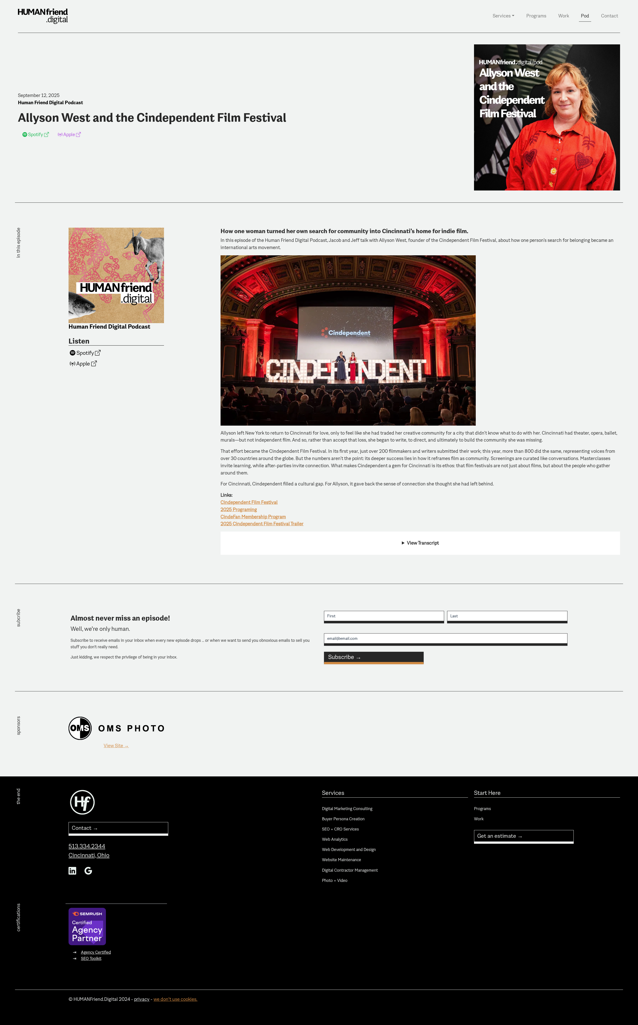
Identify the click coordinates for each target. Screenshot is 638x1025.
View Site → (116, 745)
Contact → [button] (85, 828)
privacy (142, 999)
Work (563, 15)
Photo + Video (334, 880)
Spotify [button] (35, 134)
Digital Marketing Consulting (347, 809)
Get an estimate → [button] (500, 836)
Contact (609, 15)
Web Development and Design (349, 849)
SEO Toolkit (91, 958)
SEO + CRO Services (340, 829)
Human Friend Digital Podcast (50, 102)
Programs (536, 15)
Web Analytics (335, 839)
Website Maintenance (341, 860)
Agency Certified (96, 952)
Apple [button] (69, 134)
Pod (585, 15)
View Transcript (423, 543)
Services (502, 15)
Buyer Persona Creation (343, 819)
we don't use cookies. (175, 999)
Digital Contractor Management (350, 870)
